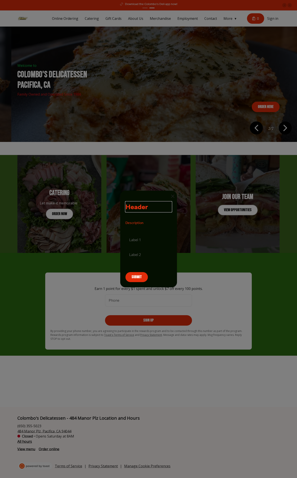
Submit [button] (137, 276)
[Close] (173, 196)
